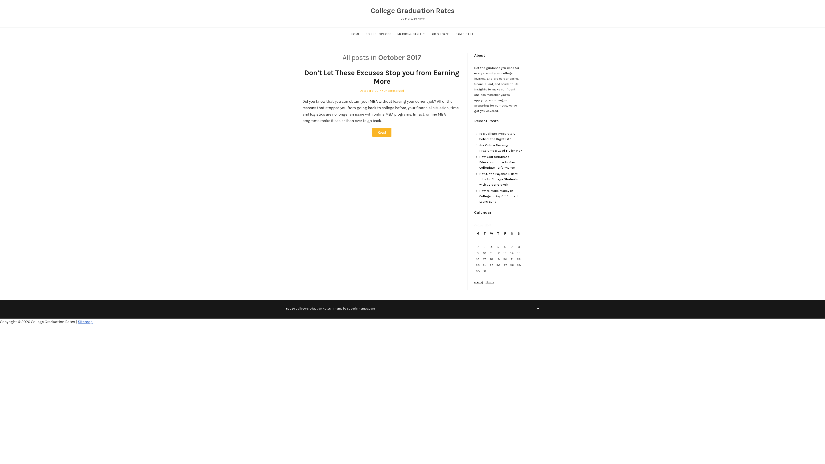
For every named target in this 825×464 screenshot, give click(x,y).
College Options (378, 34)
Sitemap (85, 321)
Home (355, 34)
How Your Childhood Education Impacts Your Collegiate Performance (497, 162)
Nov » (490, 282)
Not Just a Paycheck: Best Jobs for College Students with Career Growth (498, 179)
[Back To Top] (537, 308)
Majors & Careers (411, 34)
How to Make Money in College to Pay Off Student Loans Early (499, 196)
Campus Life (464, 34)
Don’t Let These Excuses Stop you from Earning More (381, 77)
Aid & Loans (440, 34)
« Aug (478, 282)
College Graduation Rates (412, 10)
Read (382, 132)
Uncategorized (394, 91)
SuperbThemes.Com (361, 308)
